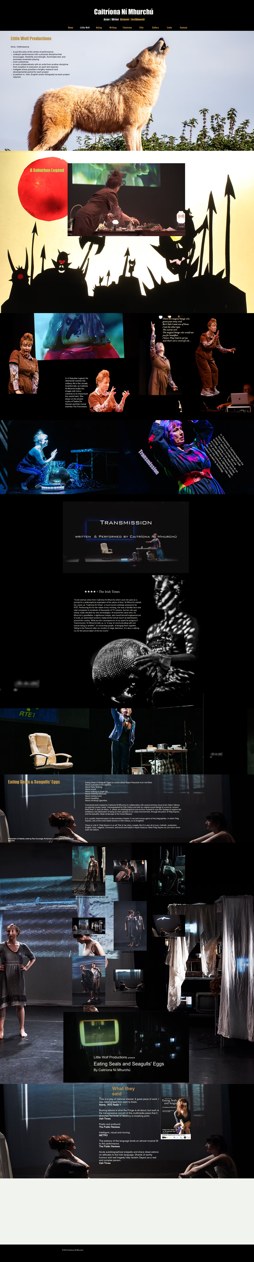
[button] (181, 233)
